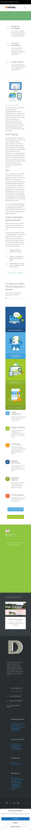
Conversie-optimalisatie (16, 786)
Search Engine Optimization (17, 779)
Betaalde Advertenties (15, 462)
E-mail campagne (17, 495)
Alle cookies (15, 819)
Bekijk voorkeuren (15, 826)
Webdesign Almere (15, 730)
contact (21, 244)
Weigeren (15, 822)
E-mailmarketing (14, 787)
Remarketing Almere (15, 747)
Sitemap (13, 789)
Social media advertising (16, 782)
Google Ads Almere (15, 744)
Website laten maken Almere (17, 723)
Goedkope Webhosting (16, 728)
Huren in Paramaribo (15, 619)
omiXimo (13, 762)
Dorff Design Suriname (16, 764)
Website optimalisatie (16, 781)
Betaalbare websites (15, 479)
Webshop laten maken (16, 725)
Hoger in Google (14, 777)
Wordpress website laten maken (18, 727)
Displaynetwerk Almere (16, 745)
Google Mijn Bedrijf (18, 427)
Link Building (15, 444)
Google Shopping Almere (16, 748)
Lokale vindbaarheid (16, 413)
